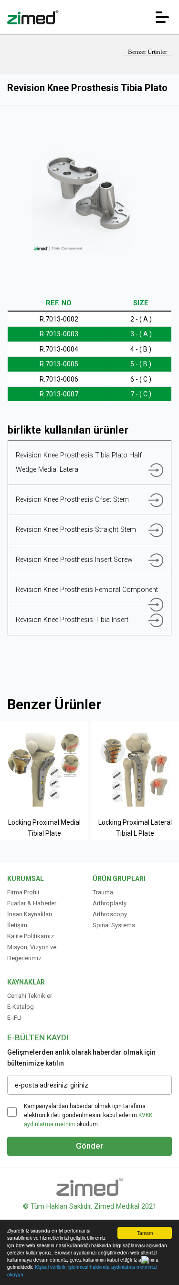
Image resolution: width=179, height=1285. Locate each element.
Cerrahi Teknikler (29, 995)
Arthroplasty (109, 903)
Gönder (89, 1145)
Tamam (145, 1232)
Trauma (103, 892)
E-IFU (14, 1017)
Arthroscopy (110, 914)
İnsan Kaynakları (29, 914)
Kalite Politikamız (30, 936)
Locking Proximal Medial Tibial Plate (44, 828)
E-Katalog (20, 1006)
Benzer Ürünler (147, 51)
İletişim (17, 925)
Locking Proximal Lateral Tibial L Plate (135, 828)
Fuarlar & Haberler (31, 903)
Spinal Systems (114, 925)
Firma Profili (23, 892)
